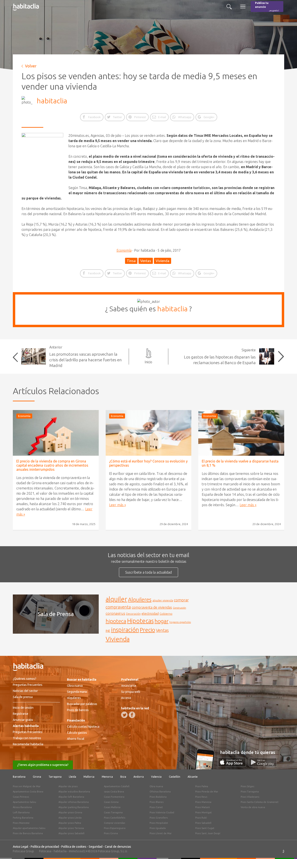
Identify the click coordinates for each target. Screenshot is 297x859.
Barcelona (19, 776)
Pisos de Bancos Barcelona (28, 833)
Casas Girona (111, 802)
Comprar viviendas (114, 823)
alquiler (116, 599)
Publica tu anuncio (267, 7)
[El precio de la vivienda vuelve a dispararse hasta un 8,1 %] (241, 433)
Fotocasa (45, 851)
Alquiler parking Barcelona (73, 807)
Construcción (179, 607)
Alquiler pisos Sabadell (71, 833)
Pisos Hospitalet (159, 823)
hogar (162, 621)
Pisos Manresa (203, 802)
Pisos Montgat (203, 812)
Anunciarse (128, 685)
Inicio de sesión (23, 707)
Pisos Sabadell (203, 823)
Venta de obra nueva (253, 807)
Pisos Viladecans (250, 796)
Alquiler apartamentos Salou (29, 828)
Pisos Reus (201, 796)
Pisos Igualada (158, 828)
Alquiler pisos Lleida (70, 817)
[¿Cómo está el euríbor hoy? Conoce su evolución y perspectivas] (149, 433)
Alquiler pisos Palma (69, 823)
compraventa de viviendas (152, 607)
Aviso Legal (20, 846)
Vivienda (162, 261)
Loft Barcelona (21, 812)
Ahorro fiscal (75, 738)
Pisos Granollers (159, 817)
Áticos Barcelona (22, 807)
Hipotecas (140, 620)
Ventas (145, 261)
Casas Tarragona (113, 812)
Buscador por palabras (82, 704)
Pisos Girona (111, 833)
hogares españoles (180, 622)
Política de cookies (73, 846)
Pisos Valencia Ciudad (162, 812)
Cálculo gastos (77, 732)
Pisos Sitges (247, 786)
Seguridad (95, 846)
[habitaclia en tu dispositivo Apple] (233, 765)
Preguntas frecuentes (27, 685)
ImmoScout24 (78, 851)
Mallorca (88, 776)
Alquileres (140, 599)
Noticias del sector (25, 691)
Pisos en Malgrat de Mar (26, 786)
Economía (124, 250)
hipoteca (116, 621)
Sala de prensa (23, 697)
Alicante (193, 776)
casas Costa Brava (114, 791)
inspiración (125, 629)
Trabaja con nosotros (27, 738)
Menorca (107, 776)
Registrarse (20, 713)
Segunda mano (77, 691)
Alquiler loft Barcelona (71, 796)
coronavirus (115, 613)
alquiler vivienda (162, 600)
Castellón (174, 776)
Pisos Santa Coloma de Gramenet (260, 802)
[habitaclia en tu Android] (263, 765)
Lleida (72, 776)
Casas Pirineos (21, 796)
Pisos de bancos (78, 710)
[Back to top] (287, 849)
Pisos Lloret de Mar (161, 833)
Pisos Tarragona (250, 791)
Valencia (156, 776)
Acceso (126, 698)
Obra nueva (75, 685)
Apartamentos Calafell (116, 786)
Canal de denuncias (118, 846)
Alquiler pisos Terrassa (71, 828)
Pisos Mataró (202, 807)
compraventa (118, 607)
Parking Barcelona (23, 817)
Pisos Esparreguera (114, 828)
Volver (31, 66)
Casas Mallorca (112, 807)
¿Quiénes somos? (24, 678)
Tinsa (131, 261)
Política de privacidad (45, 846)
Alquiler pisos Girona (70, 812)
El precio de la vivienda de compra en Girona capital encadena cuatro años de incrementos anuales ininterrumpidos (52, 465)
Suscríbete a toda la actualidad (148, 572)
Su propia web (130, 691)
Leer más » (117, 505)
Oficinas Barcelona (160, 791)
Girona (37, 776)
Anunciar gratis (23, 720)
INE (108, 631)
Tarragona (55, 776)
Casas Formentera (114, 796)
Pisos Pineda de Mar (206, 791)
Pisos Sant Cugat (204, 828)
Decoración (133, 613)
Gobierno (166, 613)
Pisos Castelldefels (114, 817)
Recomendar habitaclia (28, 744)
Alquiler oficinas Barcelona (73, 802)
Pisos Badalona (158, 796)
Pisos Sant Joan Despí (207, 833)
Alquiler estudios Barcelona (74, 791)
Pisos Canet (156, 807)
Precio (147, 630)
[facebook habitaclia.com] (132, 714)
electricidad (150, 613)
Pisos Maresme (21, 823)
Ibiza (123, 776)
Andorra (138, 776)
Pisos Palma (201, 786)
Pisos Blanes (157, 802)
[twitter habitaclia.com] (124, 714)
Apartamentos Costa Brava (28, 791)
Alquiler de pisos (68, 786)
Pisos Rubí (201, 817)
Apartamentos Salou (24, 802)
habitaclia (52, 101)
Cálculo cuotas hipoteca (83, 726)
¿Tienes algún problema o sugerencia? (42, 765)
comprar (181, 600)
